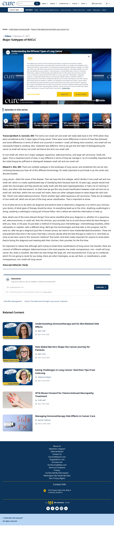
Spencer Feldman (44, 420)
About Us (57, 446)
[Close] (88, 56)
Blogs (36, 10)
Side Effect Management (13, 301)
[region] (58, 77)
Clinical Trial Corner (79, 10)
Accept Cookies (81, 94)
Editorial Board (57, 451)
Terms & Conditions (57, 467)
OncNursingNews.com (57, 465)
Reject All (64, 94)
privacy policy (47, 292)
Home (5, 29)
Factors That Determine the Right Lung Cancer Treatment (46, 301)
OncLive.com (57, 462)
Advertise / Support (57, 449)
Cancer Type (14, 10)
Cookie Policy (66, 88)
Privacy (57, 470)
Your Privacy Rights (57, 478)
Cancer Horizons (66, 10)
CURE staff (42, 400)
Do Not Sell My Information (57, 473)
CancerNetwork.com (57, 457)
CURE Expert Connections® (19, 29)
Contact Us (57, 454)
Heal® (89, 10)
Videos (104, 10)
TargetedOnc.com (57, 459)
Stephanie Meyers (44, 377)
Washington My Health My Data (57, 475)
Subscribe (100, 287)
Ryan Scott (42, 331)
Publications (96, 10)
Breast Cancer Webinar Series (49, 10)
